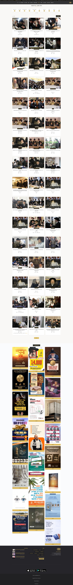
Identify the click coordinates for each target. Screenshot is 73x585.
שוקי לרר (39, 93)
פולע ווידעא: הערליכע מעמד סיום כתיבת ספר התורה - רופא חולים (53, 130)
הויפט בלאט (52, 2)
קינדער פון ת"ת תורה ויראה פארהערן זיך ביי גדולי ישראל (20, 309)
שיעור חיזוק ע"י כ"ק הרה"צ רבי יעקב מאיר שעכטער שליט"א (20, 289)
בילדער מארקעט (37, 551)
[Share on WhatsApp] (39, 558)
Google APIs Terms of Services (36, 578)
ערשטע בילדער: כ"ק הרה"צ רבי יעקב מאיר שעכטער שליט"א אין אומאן (53, 249)
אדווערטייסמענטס (36, 345)
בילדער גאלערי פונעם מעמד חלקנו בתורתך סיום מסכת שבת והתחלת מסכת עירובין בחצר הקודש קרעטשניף (20, 554)
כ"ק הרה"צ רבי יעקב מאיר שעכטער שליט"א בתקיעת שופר (36, 289)
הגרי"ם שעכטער (20, 168)
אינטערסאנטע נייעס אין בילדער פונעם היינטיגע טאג (19, 549)
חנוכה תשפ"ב (20, 188)
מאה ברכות (20, 327)
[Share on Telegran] (40, 558)
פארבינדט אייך (31, 553)
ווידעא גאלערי (41, 551)
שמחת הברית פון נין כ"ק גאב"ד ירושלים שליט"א (36, 309)
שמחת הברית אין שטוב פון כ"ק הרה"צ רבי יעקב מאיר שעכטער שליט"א (20, 249)
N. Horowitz (38, 212)
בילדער (39, 2)
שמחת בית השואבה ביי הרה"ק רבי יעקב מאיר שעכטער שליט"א (20, 50)
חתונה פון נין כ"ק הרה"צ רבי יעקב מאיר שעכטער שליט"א (36, 110)
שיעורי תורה (25, 2)
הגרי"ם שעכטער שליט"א (36, 108)
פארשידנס (31, 2)
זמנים (28, 2)
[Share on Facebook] (42, 558)
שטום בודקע (48, 2)
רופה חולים (53, 128)
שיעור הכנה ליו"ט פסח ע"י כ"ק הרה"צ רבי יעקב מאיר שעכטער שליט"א (36, 70)
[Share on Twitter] (43, 558)
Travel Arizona (36, 583)
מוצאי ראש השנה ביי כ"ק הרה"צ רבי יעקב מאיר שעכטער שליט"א (36, 249)
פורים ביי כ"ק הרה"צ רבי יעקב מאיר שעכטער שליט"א (36, 90)
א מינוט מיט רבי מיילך (41, 553)
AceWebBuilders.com (37, 575)
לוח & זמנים (36, 553)
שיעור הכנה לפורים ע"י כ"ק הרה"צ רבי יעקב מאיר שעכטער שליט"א (52, 90)
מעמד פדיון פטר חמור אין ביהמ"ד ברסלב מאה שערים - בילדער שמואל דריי (53, 150)
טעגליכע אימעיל (35, 2)
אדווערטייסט (21, 2)
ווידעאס (41, 2)
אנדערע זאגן (44, 2)
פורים (52, 108)
